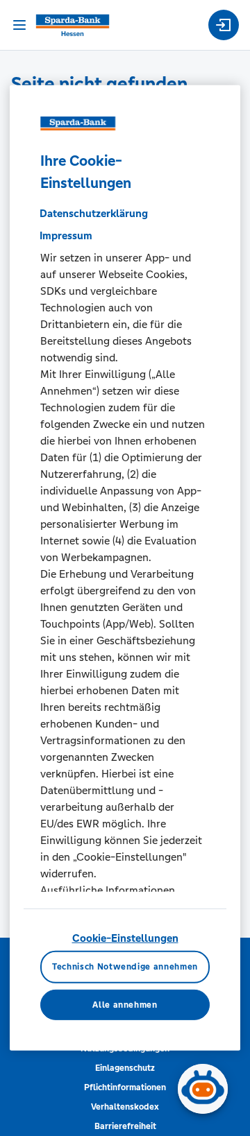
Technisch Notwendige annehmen (125, 966)
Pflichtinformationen (125, 1087)
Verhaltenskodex (125, 1106)
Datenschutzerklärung (94, 213)
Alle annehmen (124, 1004)
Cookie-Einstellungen (125, 938)
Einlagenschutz (125, 1068)
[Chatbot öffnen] (203, 1089)
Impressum (66, 235)
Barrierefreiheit (125, 1126)
